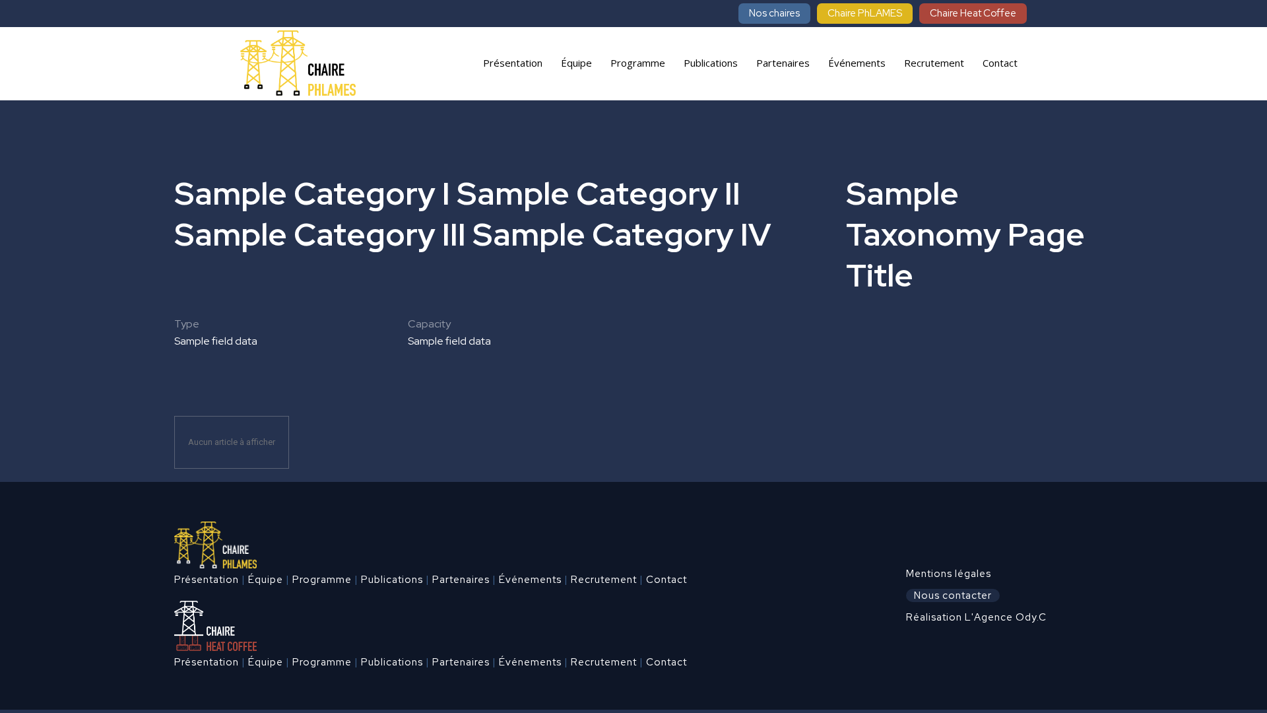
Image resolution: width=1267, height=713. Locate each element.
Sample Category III (320, 234)
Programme (322, 579)
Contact (666, 579)
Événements (530, 579)
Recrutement (604, 579)
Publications (392, 579)
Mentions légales (948, 573)
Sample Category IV (621, 234)
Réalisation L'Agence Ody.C (976, 617)
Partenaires (461, 579)
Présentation (206, 579)
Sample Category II (598, 193)
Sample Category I (312, 193)
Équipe (265, 579)
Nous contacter (953, 595)
